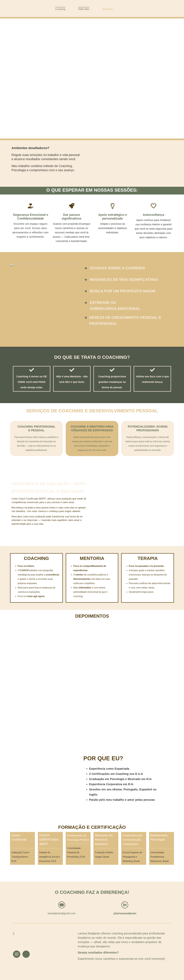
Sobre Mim (83, 9)
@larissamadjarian (124, 913)
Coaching (60, 9)
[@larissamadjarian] (124, 905)
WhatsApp (107, 9)
